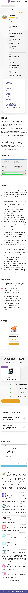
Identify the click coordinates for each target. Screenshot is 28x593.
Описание (9, 82)
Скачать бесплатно (9, 401)
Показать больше (14, 580)
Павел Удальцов (11, 104)
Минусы (8, 88)
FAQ (7, 96)
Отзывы (8, 99)
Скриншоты (9, 91)
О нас (24, 591)
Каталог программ (6, 4)
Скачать (8, 93)
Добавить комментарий (14, 465)
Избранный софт (8, 5)
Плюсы (8, 85)
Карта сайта (16, 4)
